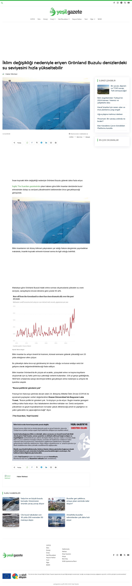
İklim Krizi (79, 137)
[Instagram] (117, 3)
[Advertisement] (66, 37)
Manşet (88, 137)
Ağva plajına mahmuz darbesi (110, 114)
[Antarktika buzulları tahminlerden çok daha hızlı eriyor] (56, 520)
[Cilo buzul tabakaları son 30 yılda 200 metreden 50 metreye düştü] (10, 520)
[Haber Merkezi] (3, 74)
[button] (2, 3)
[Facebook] (114, 3)
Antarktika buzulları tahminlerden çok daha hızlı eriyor (78, 517)
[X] (125, 3)
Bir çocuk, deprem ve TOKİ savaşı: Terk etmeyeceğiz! (119, 88)
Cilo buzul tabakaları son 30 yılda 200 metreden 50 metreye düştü (32, 517)
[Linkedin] (46, 143)
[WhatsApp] (27, 143)
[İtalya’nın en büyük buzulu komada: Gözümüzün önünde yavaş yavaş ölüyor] (10, 503)
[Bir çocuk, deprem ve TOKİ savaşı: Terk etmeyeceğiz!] (103, 89)
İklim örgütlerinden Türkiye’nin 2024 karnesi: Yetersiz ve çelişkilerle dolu (110, 100)
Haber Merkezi (11, 74)
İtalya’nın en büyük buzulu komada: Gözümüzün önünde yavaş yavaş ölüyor (32, 501)
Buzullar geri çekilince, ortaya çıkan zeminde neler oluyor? (78, 501)
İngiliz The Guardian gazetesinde (26, 186)
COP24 (71, 137)
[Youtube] (128, 3)
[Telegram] (121, 3)
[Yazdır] (56, 143)
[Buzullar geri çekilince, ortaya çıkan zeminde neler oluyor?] (56, 503)
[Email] (51, 143)
